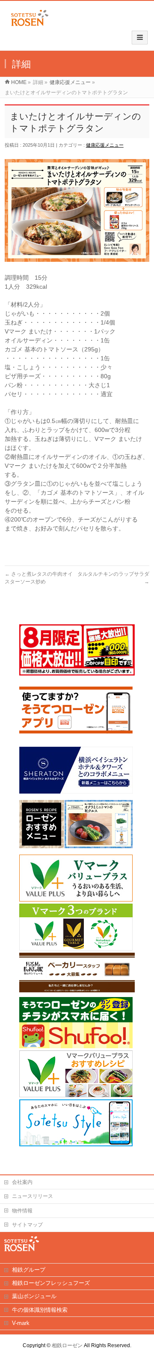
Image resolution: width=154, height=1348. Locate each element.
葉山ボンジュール (34, 1296)
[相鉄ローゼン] (29, 26)
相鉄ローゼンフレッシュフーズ (51, 1283)
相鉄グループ (28, 1270)
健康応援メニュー (105, 145)
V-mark (21, 1323)
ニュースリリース (32, 1196)
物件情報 (22, 1211)
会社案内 (22, 1182)
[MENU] (140, 37)
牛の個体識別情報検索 (40, 1310)
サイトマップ (27, 1225)
